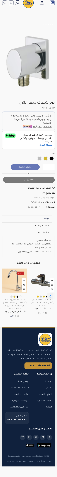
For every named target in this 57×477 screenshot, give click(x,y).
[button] (50, 296)
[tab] (46, 219)
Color (52, 154)
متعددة (42, 25)
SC (29, 437)
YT (22, 437)
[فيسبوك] (43, 207)
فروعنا (49, 407)
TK (42, 437)
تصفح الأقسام (45, 394)
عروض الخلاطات (18, 306)
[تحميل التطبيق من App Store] (30, 445)
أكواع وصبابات (48, 198)
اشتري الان (28, 180)
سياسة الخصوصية (20, 401)
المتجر (49, 388)
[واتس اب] (29, 207)
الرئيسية (51, 25)
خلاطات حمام (36, 303)
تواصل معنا (23, 382)
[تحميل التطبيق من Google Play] (44, 445)
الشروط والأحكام (21, 394)
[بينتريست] (39, 207)
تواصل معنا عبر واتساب (38, 366)
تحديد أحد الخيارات (52, 285)
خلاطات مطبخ (9, 303)
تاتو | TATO (35, 202)
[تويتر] (46, 207)
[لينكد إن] (32, 207)
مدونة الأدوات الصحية (19, 388)
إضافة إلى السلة (24, 167)
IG (49, 437)
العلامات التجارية (44, 401)
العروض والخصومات (19, 407)
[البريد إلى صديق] (36, 207)
